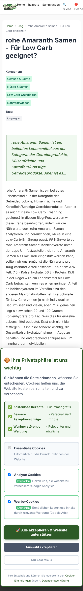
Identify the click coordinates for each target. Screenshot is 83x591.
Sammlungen (51, 4)
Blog (20, 26)
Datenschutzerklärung (55, 580)
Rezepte (33, 4)
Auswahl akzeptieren (41, 547)
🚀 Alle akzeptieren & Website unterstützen (41, 532)
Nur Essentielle (41, 559)
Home (21, 4)
